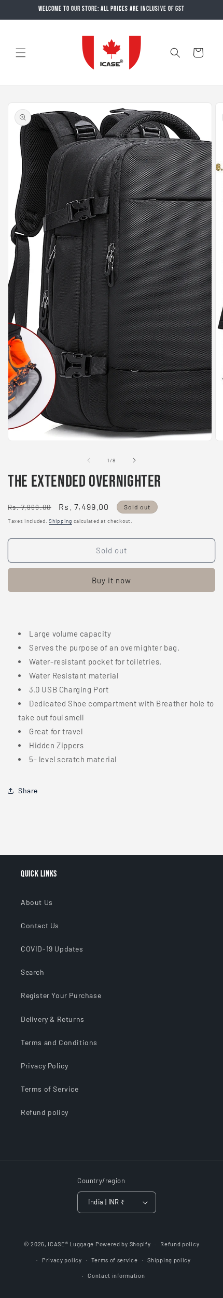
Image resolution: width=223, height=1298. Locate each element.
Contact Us (40, 925)
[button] (20, 52)
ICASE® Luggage (71, 1244)
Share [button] (28, 790)
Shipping (60, 521)
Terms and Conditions (59, 1042)
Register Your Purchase (61, 995)
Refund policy (44, 1112)
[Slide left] (88, 460)
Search (33, 972)
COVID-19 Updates (52, 948)
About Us (37, 902)
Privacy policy (62, 1260)
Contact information (116, 1275)
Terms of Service (50, 1088)
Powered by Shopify (123, 1244)
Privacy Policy (44, 1065)
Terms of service (114, 1260)
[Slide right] (134, 460)
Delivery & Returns (53, 1019)
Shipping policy (169, 1260)
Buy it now (111, 580)
